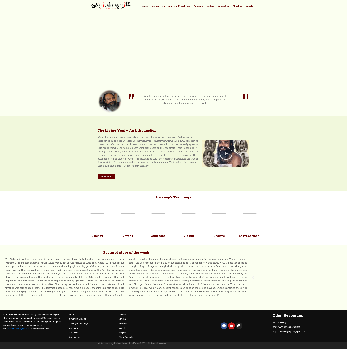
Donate (249, 5)
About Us (237, 5)
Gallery (210, 5)
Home (145, 5)
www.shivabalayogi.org (18, 328)
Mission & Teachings (179, 5)
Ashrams (198, 5)
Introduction (158, 5)
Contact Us (223, 5)
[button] (3, 49)
